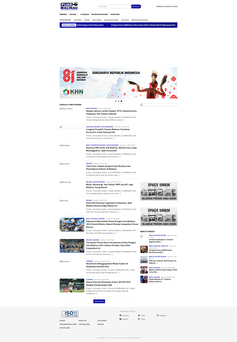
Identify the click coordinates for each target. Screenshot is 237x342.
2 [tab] (118, 101)
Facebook (125, 315)
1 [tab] (115, 101)
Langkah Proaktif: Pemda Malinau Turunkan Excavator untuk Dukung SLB (108, 131)
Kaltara (157, 235)
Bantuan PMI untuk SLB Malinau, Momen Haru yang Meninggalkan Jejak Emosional (111, 149)
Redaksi (101, 324)
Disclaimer (102, 321)
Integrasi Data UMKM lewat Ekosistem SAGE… (160, 251)
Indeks (62, 321)
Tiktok (143, 319)
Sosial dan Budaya (107, 127)
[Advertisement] (118, 46)
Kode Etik (83, 321)
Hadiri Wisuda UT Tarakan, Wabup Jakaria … (160, 280)
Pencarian (136, 6)
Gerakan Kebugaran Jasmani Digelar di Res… (161, 240)
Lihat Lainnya (99, 301)
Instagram (162, 315)
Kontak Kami (65, 328)
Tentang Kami (84, 324)
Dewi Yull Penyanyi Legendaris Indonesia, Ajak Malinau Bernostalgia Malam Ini (109, 204)
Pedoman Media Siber (68, 324)
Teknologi (164, 246)
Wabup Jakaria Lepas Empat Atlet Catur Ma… (163, 271)
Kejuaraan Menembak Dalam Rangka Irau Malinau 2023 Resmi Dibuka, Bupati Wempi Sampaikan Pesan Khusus (112, 224)
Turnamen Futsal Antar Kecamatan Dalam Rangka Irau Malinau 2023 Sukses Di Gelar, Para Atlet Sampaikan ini (111, 245)
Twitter (143, 315)
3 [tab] (121, 101)
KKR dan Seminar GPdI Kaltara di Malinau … (162, 262)
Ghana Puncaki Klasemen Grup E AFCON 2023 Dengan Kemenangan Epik (108, 283)
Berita (88, 108)
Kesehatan (90, 127)
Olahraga (101, 219)
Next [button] (174, 82)
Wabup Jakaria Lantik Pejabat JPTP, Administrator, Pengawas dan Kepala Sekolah (111, 112)
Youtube (125, 319)
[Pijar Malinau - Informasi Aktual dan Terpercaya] (69, 6)
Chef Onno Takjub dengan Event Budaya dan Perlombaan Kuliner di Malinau (108, 167)
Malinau (94, 108)
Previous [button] (63, 82)
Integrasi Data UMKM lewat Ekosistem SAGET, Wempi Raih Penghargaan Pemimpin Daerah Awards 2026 (136, 25)
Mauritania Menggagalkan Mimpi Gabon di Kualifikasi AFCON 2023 (107, 265)
